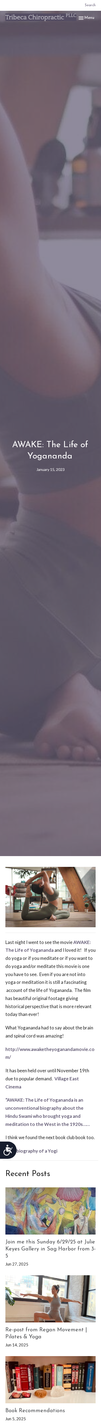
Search (90, 5)
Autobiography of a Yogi (31, 1151)
